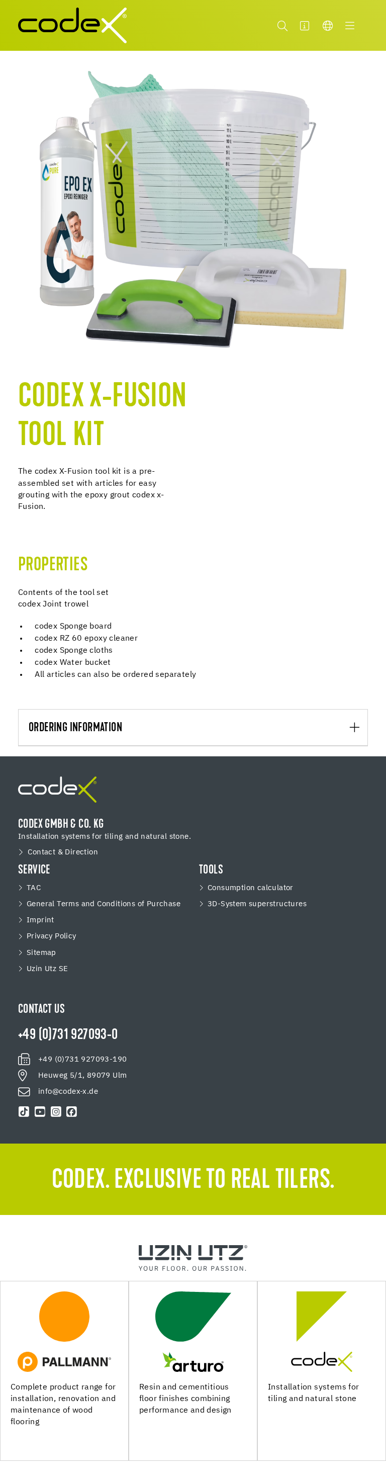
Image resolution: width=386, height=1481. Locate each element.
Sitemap (41, 952)
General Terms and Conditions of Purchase (103, 904)
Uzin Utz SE (47, 969)
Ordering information (75, 728)
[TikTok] (24, 1112)
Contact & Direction (63, 852)
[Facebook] (72, 1112)
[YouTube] (40, 1112)
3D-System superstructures (257, 904)
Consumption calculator (251, 888)
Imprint (40, 920)
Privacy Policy (51, 936)
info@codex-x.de (68, 1091)
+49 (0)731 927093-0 (68, 1035)
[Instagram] (56, 1112)
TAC (34, 888)
